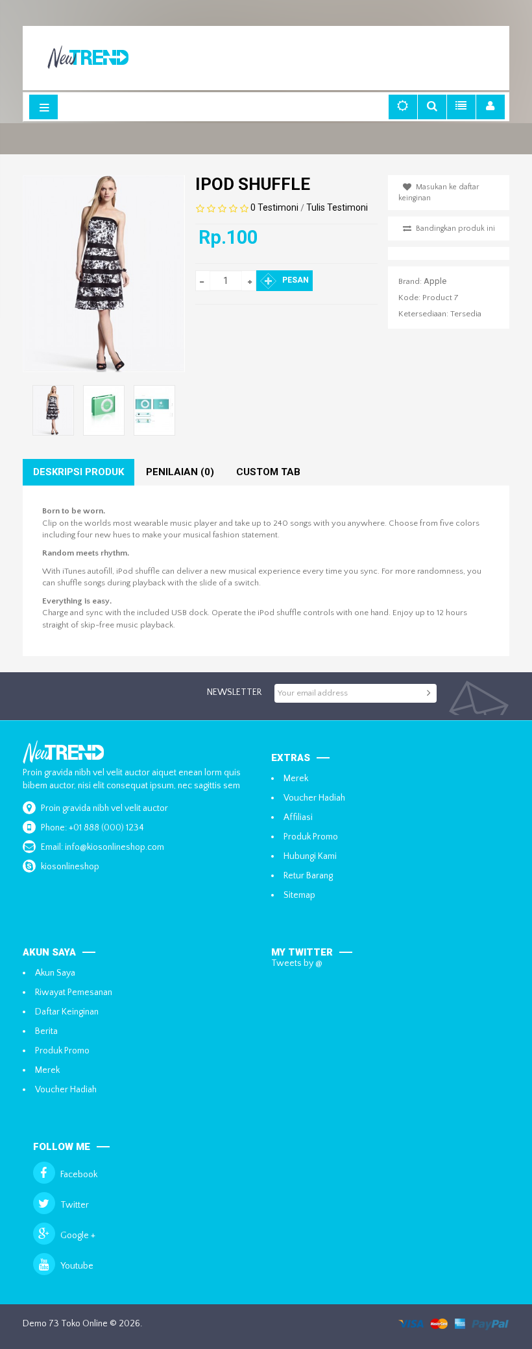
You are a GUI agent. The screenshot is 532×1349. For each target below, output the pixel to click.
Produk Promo (311, 837)
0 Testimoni (274, 207)
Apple (435, 281)
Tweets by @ (296, 963)
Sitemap (299, 895)
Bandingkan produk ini (455, 228)
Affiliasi (298, 817)
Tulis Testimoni (337, 207)
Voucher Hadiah (314, 798)
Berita (46, 1031)
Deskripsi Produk (78, 472)
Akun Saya (55, 973)
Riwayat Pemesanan (73, 992)
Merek (296, 778)
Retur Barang (308, 876)
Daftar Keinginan (67, 1012)
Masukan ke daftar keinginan (438, 192)
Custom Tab (268, 472)
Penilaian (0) (180, 472)
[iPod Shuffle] (104, 410)
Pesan (295, 280)
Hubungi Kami (310, 856)
